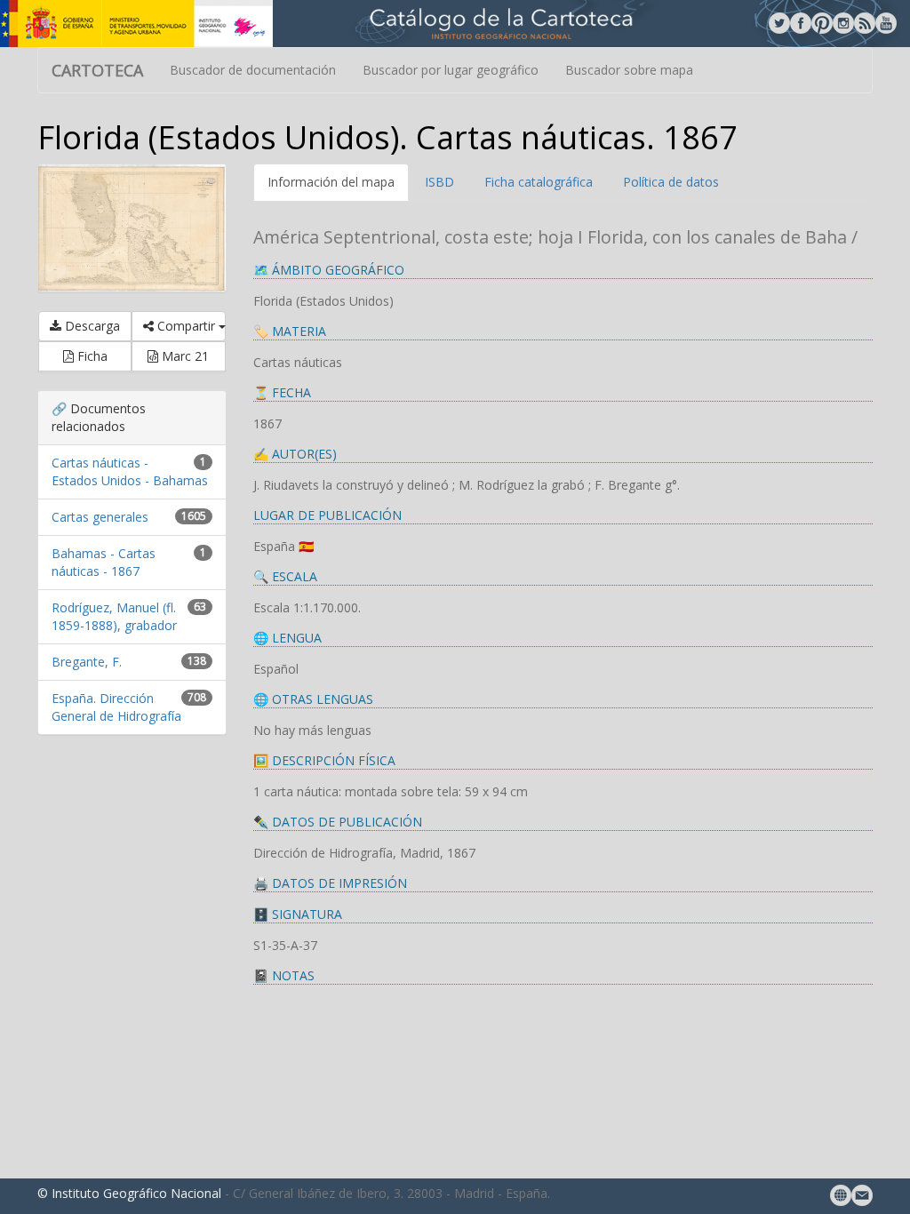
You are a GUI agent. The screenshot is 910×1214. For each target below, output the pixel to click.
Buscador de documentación (253, 69)
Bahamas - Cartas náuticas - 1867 (104, 562)
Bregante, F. (87, 661)
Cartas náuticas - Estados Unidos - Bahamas (130, 471)
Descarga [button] (90, 325)
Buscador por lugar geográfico (451, 69)
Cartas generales (100, 516)
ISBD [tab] (439, 181)
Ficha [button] (91, 355)
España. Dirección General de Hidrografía (116, 707)
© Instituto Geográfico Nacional (129, 1193)
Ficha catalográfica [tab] (538, 181)
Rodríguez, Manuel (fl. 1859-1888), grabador (114, 616)
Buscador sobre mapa (629, 69)
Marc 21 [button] (183, 355)
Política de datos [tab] (671, 181)
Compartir (186, 325)
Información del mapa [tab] (331, 181)
